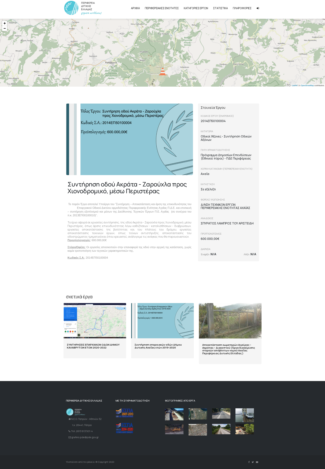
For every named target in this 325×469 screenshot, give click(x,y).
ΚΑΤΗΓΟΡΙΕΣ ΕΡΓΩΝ (196, 8)
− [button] (5, 28)
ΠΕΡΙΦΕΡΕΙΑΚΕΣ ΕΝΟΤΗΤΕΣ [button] (162, 8)
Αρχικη (135, 8)
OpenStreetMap (307, 85)
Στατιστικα (220, 8)
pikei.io (90, 461)
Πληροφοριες (242, 8)
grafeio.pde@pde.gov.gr (85, 437)
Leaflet (294, 85)
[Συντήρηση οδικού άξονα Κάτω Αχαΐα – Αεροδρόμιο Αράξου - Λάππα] (198, 414)
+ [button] (5, 23)
